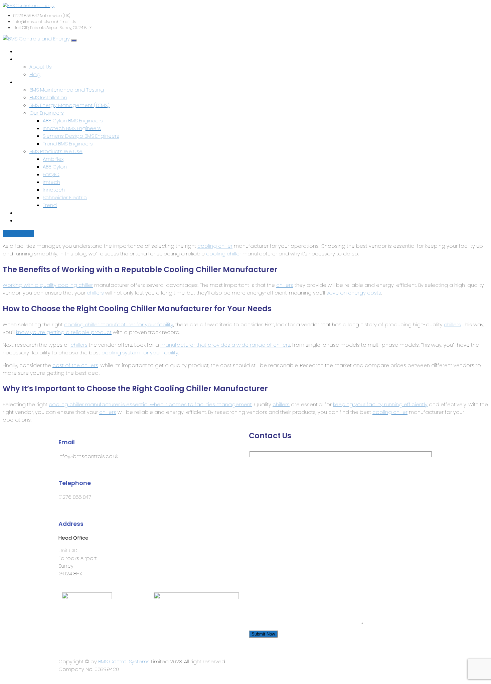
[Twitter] (293, 661)
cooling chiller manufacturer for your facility (118, 324)
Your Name (263, 466)
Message (261, 558)
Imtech (51, 182)
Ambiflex (53, 158)
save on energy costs (353, 292)
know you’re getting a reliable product (64, 332)
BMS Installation (48, 97)
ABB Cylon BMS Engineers (73, 120)
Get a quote (18, 233)
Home (23, 51)
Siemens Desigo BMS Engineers (81, 135)
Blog (34, 74)
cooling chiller (214, 245)
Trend (50, 205)
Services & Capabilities (44, 82)
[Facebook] (275, 661)
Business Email (268, 527)
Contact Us (30, 220)
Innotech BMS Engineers (72, 128)
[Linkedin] (257, 661)
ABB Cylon (55, 166)
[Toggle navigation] (73, 40)
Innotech (54, 189)
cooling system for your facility (140, 352)
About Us (27, 59)
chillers (284, 285)
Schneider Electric (65, 197)
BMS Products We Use (56, 151)
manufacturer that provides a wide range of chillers (225, 344)
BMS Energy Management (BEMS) (69, 105)
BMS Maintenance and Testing (66, 89)
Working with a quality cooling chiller (48, 285)
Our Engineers (46, 112)
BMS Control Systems (124, 661)
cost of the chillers (75, 365)
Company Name (271, 496)
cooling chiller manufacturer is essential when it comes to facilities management (150, 404)
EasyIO (51, 174)
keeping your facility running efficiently (380, 404)
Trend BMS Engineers (68, 143)
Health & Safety (35, 212)
